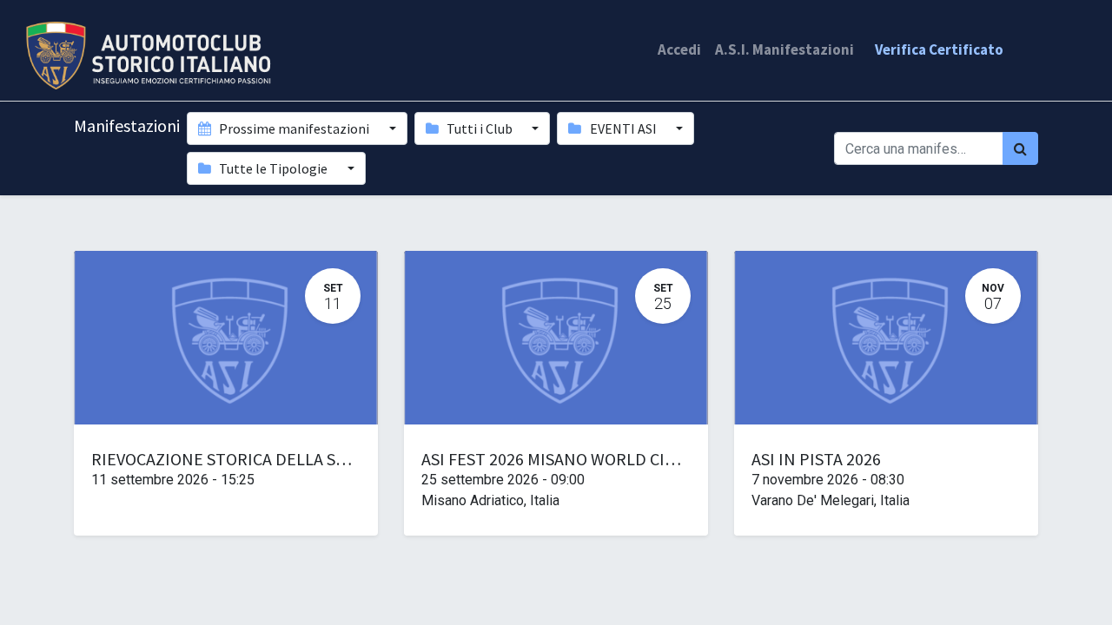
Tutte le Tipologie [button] (273, 168)
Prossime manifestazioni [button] (294, 128)
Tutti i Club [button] (479, 128)
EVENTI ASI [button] (623, 128)
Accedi (679, 49)
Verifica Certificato (939, 49)
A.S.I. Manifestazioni (784, 49)
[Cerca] (1020, 148)
